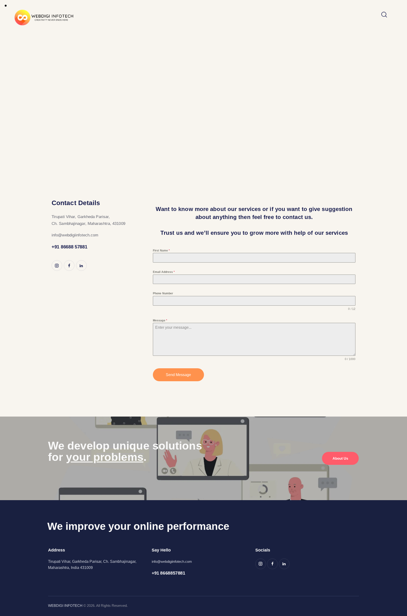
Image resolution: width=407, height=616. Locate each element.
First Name (161, 250)
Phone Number (163, 293)
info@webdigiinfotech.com (75, 235)
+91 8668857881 (168, 573)
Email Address (164, 272)
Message (160, 320)
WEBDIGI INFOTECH (65, 606)
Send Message (178, 375)
